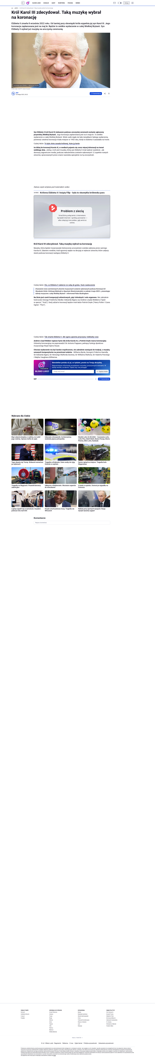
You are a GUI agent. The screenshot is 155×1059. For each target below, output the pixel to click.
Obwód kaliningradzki (83, 1016)
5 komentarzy (96, 93)
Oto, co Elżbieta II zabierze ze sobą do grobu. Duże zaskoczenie (69, 285)
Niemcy (51, 1028)
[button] (119, 3)
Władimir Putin (110, 1016)
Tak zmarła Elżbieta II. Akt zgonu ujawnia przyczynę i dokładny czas (71, 337)
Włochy (51, 1020)
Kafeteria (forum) (25, 1014)
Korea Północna (53, 1012)
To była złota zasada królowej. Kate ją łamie (62, 143)
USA (50, 1026)
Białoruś (51, 1029)
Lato (79, 1024)
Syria (50, 1022)
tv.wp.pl (22, 1016)
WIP (17, 93)
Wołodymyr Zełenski (111, 1024)
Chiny (79, 1018)
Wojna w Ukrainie (82, 1022)
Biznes (78, 3)
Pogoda (70, 3)
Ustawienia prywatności (106, 1043)
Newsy (79, 1012)
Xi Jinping (108, 1022)
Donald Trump (109, 1014)
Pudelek (23, 1018)
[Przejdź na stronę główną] (23, 4)
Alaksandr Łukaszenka (111, 1020)
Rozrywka (61, 3)
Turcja (50, 1016)
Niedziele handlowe (82, 1014)
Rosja (50, 1018)
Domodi (23, 1012)
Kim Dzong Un (109, 1012)
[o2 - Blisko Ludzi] (29, 3)
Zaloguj (126, 3)
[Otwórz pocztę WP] (114, 3)
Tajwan (51, 1024)
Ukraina (51, 1014)
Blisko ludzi (36, 3)
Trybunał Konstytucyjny (83, 1020)
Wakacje (80, 1026)
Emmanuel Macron (111, 1018)
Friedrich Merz (109, 1026)
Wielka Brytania (53, 1031)
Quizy (53, 3)
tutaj (54, 1055)
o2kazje (46, 3)
